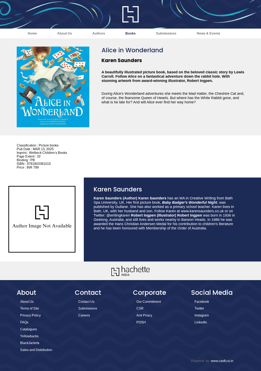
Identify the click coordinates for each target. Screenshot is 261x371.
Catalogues (28, 329)
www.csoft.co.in (222, 361)
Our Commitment (148, 301)
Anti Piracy (144, 315)
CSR (140, 308)
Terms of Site (29, 308)
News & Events (208, 33)
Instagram (202, 315)
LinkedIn (201, 322)
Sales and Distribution (36, 350)
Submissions (166, 33)
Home (32, 33)
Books (130, 33)
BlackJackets (29, 343)
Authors (98, 33)
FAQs (24, 322)
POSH (141, 322)
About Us (64, 33)
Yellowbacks (29, 336)
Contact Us (86, 301)
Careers (84, 315)
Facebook (202, 301)
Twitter (199, 308)
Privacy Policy (30, 315)
